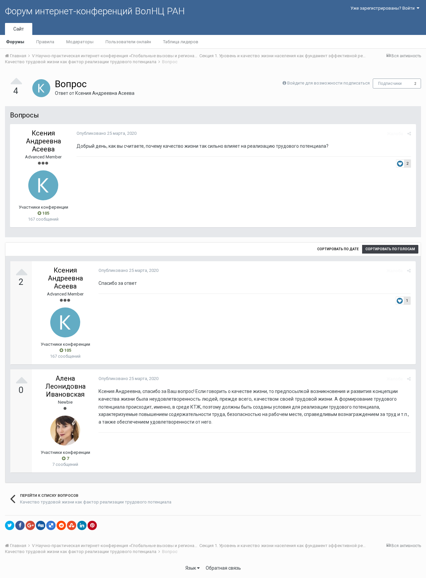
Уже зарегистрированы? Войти (383, 8)
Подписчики (390, 83)
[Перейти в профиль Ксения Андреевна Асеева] (41, 88)
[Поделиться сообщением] (409, 133)
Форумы (15, 41)
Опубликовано (106, 133)
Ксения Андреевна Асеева (104, 93)
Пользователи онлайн (128, 41)
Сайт (18, 29)
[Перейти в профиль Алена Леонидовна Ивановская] (65, 431)
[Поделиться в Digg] (40, 525)
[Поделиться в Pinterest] (92, 525)
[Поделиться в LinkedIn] (82, 525)
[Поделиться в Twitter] (9, 525)
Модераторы (80, 41)
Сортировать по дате (338, 249)
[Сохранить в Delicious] (51, 525)
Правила (45, 41)
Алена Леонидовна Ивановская (65, 386)
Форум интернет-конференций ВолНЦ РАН (95, 11)
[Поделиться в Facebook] (20, 525)
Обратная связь (223, 568)
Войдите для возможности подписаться (328, 83)
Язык (191, 568)
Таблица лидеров (180, 41)
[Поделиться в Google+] (30, 525)
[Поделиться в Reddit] (61, 525)
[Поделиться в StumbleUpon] (71, 525)
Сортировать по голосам (390, 249)
